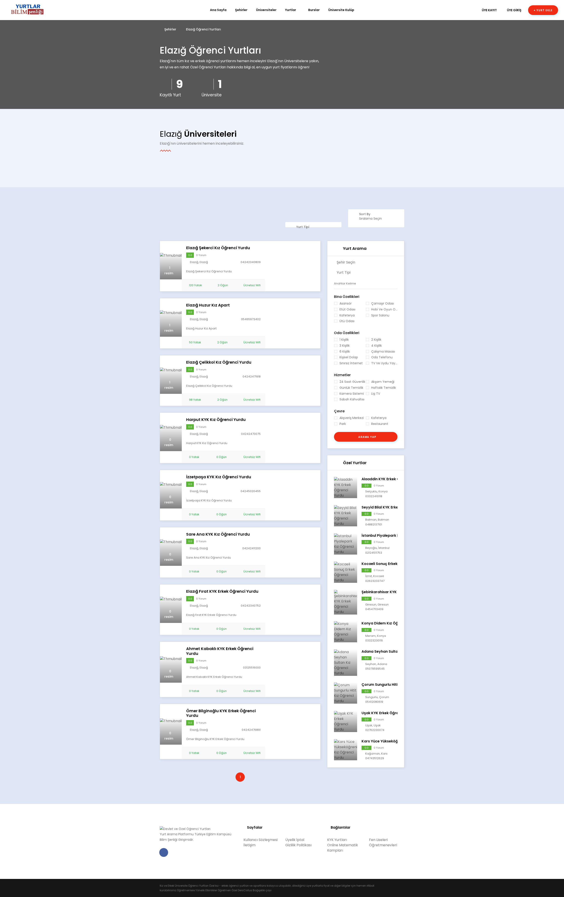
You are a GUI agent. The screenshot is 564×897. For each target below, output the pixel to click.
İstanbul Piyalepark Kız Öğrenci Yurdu (395, 535)
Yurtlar (290, 10)
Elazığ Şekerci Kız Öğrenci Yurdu (218, 247)
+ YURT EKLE (543, 10)
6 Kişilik (345, 351)
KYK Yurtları (337, 839)
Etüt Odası (347, 309)
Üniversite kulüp (341, 10)
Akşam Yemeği (382, 382)
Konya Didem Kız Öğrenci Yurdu (390, 623)
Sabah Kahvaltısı (352, 399)
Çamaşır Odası (382, 303)
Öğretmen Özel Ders (230, 890)
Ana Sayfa (218, 10)
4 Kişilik (376, 346)
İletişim (249, 845)
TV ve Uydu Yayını (384, 363)
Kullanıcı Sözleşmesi (260, 839)
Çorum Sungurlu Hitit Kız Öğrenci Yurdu (397, 684)
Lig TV (375, 394)
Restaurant (379, 424)
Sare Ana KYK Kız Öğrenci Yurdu (218, 534)
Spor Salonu (380, 315)
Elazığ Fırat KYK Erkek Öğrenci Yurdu (222, 591)
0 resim (168, 442)
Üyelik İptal (294, 839)
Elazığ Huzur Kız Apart (208, 305)
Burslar (314, 10)
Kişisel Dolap (349, 357)
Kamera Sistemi (352, 394)
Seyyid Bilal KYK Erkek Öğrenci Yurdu (394, 507)
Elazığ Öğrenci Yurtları (203, 29)
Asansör (346, 303)
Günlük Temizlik (351, 388)
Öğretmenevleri (383, 845)
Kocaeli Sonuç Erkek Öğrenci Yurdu (393, 564)
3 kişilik (345, 346)
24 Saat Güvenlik (352, 382)
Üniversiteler (266, 10)
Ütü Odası (347, 321)
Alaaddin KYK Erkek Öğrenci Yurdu (392, 479)
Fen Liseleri (378, 839)
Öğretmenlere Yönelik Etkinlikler (197, 890)
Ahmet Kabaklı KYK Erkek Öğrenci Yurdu (219, 651)
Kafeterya (347, 315)
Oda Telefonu (382, 357)
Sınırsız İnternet (351, 363)
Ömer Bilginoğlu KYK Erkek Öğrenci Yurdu (221, 713)
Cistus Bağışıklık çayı (257, 890)
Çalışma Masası (383, 351)
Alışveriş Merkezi (352, 418)
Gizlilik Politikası (298, 845)
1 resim (168, 270)
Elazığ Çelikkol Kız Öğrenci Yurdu (218, 362)
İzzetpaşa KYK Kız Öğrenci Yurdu (218, 477)
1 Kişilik (344, 340)
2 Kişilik (376, 340)
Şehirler (241, 10)
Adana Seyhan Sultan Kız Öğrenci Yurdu (397, 651)
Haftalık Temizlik (383, 388)
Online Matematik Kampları (342, 848)
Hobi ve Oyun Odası (384, 309)
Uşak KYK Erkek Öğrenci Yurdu (388, 713)
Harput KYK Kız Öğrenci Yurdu (216, 419)
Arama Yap (367, 437)
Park (343, 424)
